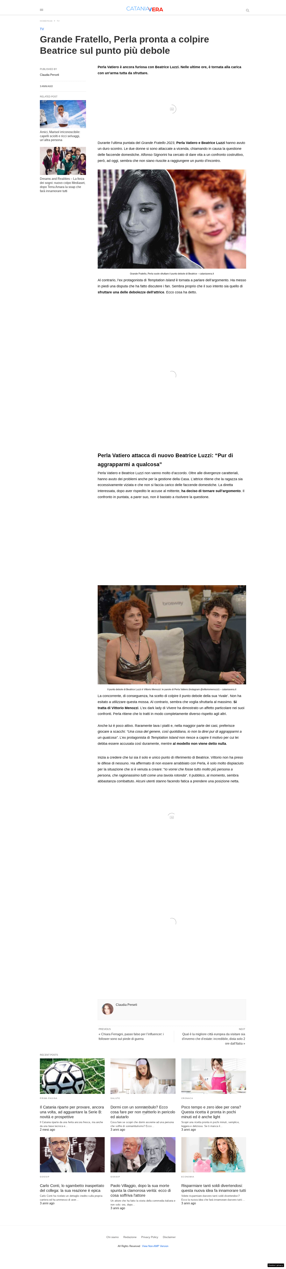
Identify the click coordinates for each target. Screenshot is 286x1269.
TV (58, 21)
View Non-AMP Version (155, 1246)
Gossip (44, 1177)
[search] (247, 10)
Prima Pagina (48, 1098)
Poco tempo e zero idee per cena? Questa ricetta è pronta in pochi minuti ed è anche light (211, 1112)
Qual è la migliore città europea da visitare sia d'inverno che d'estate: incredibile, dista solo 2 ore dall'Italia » (213, 1038)
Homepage (46, 21)
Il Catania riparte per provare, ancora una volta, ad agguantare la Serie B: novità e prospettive (72, 1112)
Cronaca (187, 1098)
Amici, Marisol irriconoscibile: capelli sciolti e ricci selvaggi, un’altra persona (60, 136)
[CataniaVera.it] (144, 9)
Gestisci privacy (275, 1265)
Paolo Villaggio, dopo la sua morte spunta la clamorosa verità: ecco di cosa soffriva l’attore (141, 1190)
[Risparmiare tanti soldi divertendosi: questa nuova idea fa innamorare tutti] (213, 1154)
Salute (115, 1098)
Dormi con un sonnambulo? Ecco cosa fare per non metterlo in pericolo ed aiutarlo (143, 1112)
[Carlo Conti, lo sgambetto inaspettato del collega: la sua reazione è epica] (72, 1154)
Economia (187, 1177)
